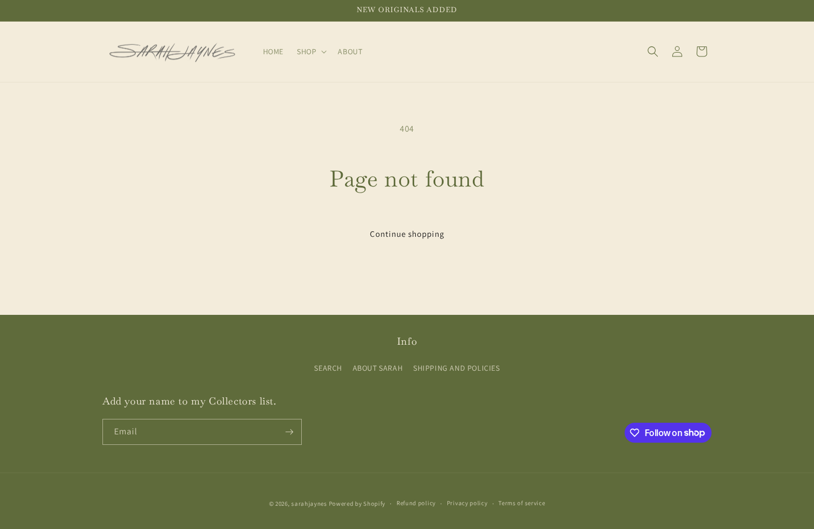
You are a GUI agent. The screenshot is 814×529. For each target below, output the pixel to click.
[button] (310, 51)
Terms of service (521, 503)
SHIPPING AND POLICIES (456, 368)
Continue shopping (407, 234)
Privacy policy (467, 503)
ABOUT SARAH (378, 368)
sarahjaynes (309, 503)
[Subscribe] (289, 432)
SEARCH (328, 368)
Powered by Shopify (357, 503)
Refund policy (416, 503)
